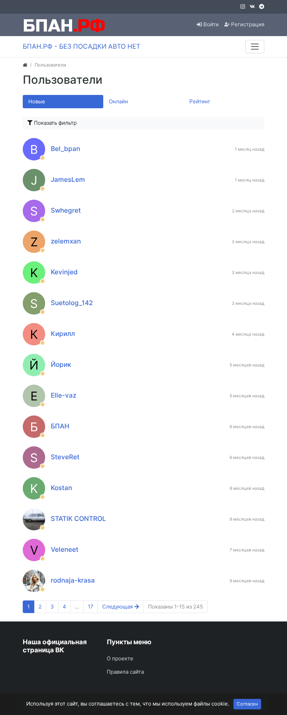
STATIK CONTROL (78, 519)
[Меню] (254, 46)
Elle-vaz (63, 395)
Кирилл (63, 334)
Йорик (61, 364)
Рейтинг (199, 101)
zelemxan (66, 241)
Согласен (247, 704)
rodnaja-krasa (73, 580)
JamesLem (68, 180)
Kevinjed (64, 272)
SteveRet (65, 457)
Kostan (61, 488)
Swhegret (66, 210)
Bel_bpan (65, 149)
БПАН (60, 426)
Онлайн (118, 101)
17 (90, 606)
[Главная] (25, 65)
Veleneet (64, 549)
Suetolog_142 (72, 303)
